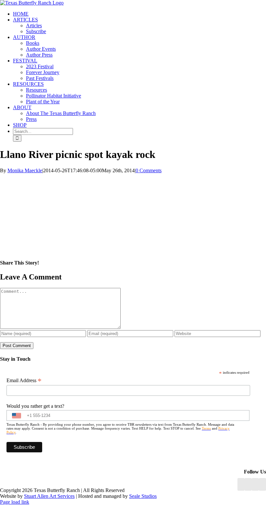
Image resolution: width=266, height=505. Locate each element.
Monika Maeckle (24, 170)
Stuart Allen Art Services (49, 496)
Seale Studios (143, 496)
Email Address (24, 380)
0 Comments (149, 170)
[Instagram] (255, 484)
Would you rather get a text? (35, 406)
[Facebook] (241, 484)
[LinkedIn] (248, 484)
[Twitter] (262, 484)
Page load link (14, 502)
